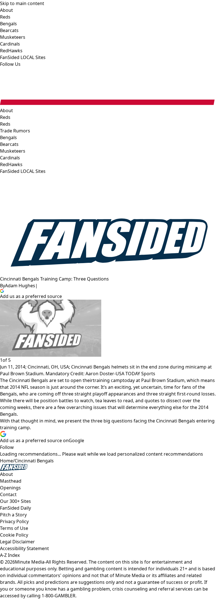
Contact (8, 494)
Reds (5, 124)
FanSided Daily (15, 508)
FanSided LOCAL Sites (23, 171)
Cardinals (10, 158)
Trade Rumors (15, 131)
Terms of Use (14, 528)
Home (6, 461)
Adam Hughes (20, 285)
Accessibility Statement (24, 548)
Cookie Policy (14, 535)
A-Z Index (10, 555)
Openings (10, 488)
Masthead (10, 481)
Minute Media (29, 562)
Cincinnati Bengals (34, 461)
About (6, 110)
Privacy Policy (14, 521)
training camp (108, 380)
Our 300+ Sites (15, 501)
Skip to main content (22, 3)
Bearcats (9, 144)
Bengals (8, 137)
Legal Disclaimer (17, 542)
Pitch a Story (13, 515)
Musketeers (12, 151)
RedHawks (11, 164)
